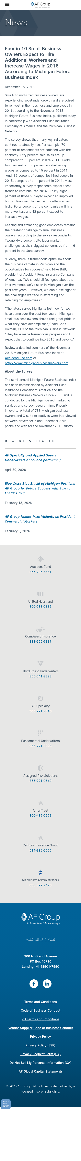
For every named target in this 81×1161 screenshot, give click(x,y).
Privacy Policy (40, 1037)
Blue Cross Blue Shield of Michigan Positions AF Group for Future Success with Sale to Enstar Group (40, 488)
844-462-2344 (40, 940)
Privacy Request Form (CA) (40, 1054)
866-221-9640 (40, 711)
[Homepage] (40, 5)
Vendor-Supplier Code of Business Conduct (40, 1028)
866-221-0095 (40, 746)
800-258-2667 (40, 607)
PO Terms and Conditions (40, 1019)
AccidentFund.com (18, 358)
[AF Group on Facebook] (33, 983)
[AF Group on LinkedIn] (47, 983)
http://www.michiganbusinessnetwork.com (36, 363)
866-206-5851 (40, 572)
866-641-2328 (40, 676)
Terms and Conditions (40, 1002)
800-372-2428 (40, 885)
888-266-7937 (40, 641)
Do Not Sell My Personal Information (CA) (40, 1063)
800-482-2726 (40, 816)
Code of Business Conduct (40, 1010)
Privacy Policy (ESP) (40, 1045)
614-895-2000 (40, 850)
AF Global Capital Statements (41, 1071)
